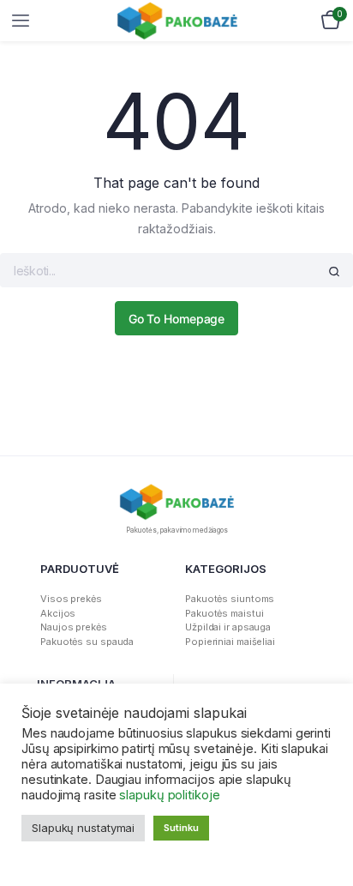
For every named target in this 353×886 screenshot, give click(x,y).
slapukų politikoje (169, 795)
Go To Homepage (177, 318)
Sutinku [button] (181, 828)
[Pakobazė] (177, 20)
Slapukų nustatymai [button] (83, 828)
